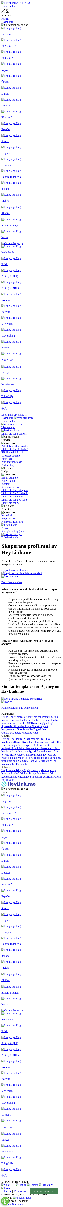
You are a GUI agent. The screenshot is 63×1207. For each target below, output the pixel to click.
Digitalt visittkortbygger (25, 732)
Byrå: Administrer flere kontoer (22, 748)
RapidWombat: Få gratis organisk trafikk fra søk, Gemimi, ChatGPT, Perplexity (31, 759)
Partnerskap (22, 764)
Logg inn (6, 414)
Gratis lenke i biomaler (13, 716)
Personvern (20, 1191)
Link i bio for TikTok (32, 719)
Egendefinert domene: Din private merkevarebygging (29, 753)
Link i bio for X (20, 723)
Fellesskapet (23, 776)
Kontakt (12, 776)
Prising (5, 18)
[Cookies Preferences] (5, 1201)
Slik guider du (38, 776)
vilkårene (6, 1191)
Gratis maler (8, 6)
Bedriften (35, 754)
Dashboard (7, 21)
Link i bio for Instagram (39, 716)
